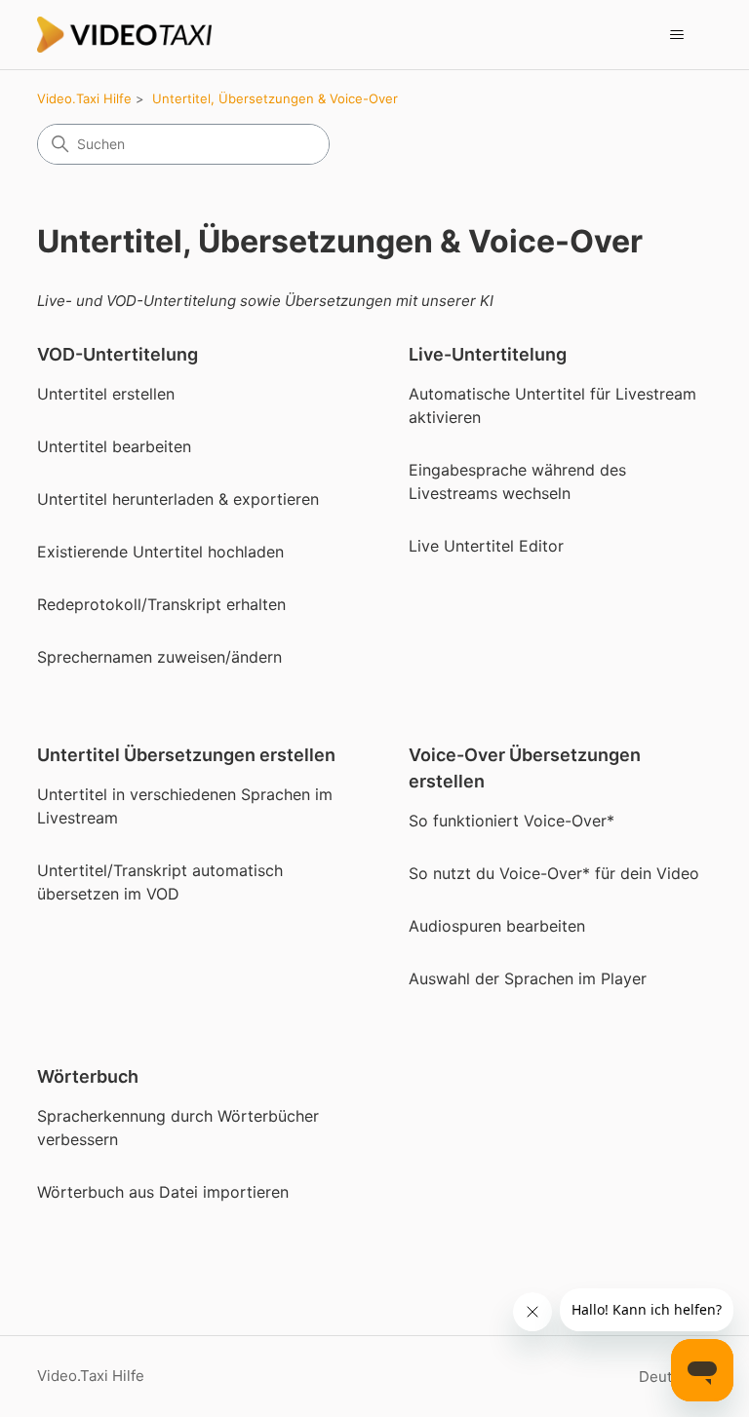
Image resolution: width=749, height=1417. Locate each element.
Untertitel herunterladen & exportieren (178, 499)
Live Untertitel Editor (486, 545)
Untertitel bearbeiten (114, 446)
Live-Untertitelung (488, 354)
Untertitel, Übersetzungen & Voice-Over (275, 98)
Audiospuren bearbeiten (497, 926)
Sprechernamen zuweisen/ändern (159, 657)
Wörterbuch (87, 1076)
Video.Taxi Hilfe (84, 98)
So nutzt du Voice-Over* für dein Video (554, 873)
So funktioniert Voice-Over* (511, 820)
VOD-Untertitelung (117, 354)
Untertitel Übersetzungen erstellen (186, 755)
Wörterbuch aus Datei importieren (163, 1192)
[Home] (125, 35)
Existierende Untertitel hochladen (160, 551)
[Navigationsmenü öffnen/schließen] (677, 35)
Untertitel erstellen (106, 393)
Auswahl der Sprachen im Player (528, 978)
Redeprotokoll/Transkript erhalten (161, 604)
